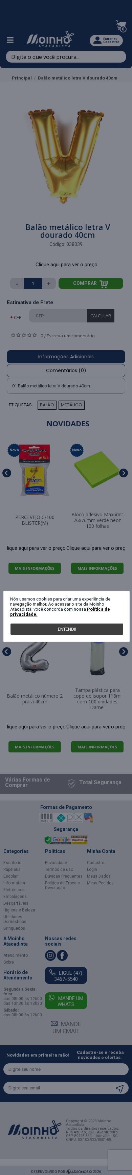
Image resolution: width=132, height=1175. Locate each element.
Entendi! (67, 629)
